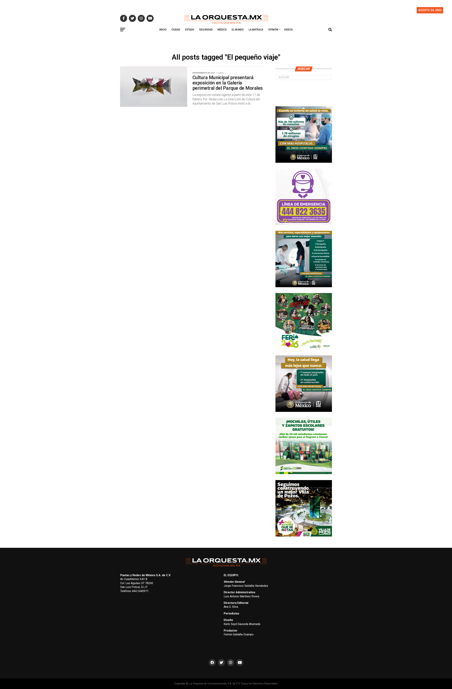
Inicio (162, 29)
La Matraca (256, 29)
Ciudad (175, 29)
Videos (288, 29)
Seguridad (206, 29)
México (222, 29)
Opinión (273, 29)
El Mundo (238, 29)
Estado (189, 29)
